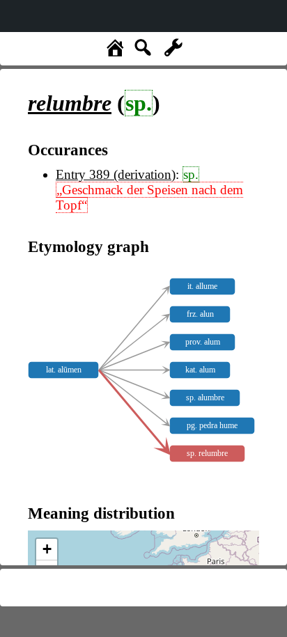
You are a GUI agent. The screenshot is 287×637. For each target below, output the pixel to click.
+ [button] (47, 549)
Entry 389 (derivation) (116, 174)
